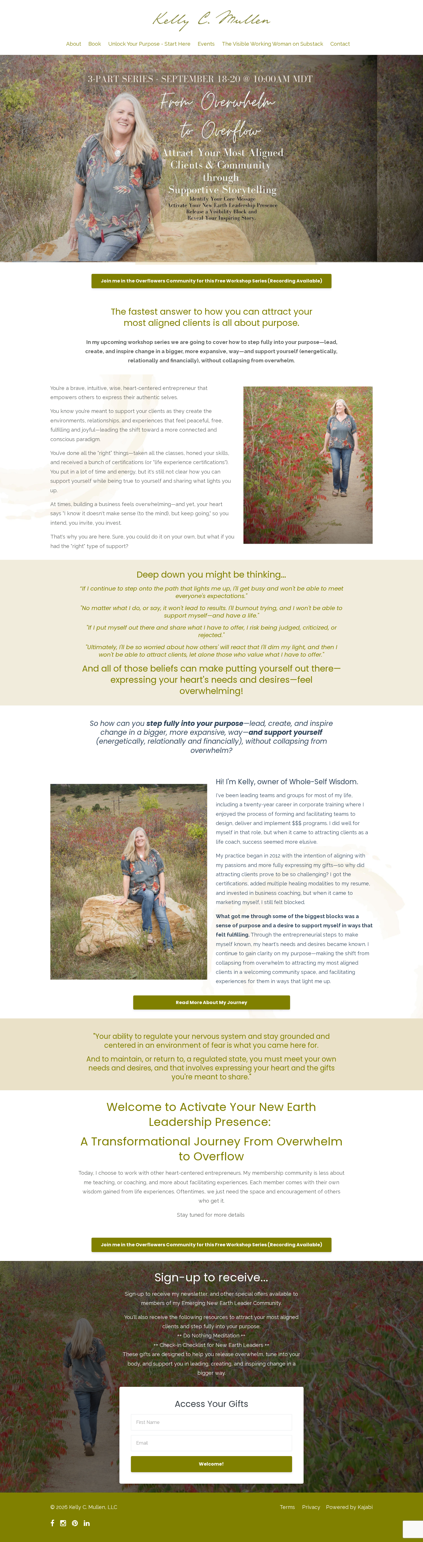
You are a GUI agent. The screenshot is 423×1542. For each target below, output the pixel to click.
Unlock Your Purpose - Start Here (149, 44)
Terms (287, 1507)
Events (206, 44)
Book (94, 44)
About (73, 44)
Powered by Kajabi (349, 1507)
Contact (340, 44)
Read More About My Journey (211, 1002)
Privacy (311, 1507)
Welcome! (211, 1464)
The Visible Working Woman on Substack (272, 44)
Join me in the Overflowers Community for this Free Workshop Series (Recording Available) (211, 281)
